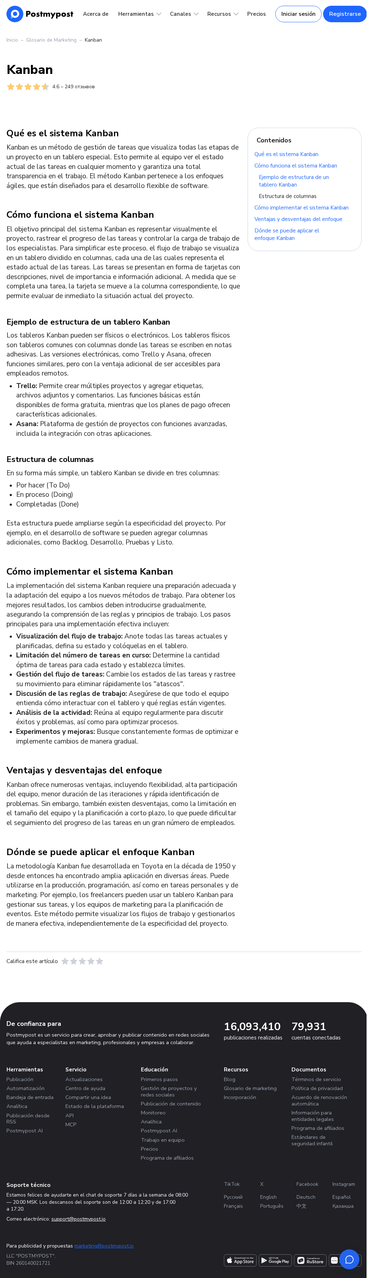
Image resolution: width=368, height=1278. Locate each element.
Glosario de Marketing (51, 40)
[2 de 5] (73, 961)
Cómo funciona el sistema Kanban (295, 165)
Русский (233, 1197)
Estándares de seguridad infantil (312, 1140)
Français (233, 1206)
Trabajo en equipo (163, 1139)
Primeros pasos (159, 1079)
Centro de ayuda (85, 1088)
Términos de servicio (316, 1079)
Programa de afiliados (167, 1157)
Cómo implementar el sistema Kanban (301, 207)
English (268, 1197)
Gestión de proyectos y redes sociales (169, 1091)
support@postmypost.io (78, 1219)
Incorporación (240, 1097)
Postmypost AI (24, 1130)
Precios (256, 14)
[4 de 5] (91, 961)
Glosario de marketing (250, 1088)
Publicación (19, 1079)
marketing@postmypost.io (104, 1245)
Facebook (307, 1184)
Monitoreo (153, 1112)
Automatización (25, 1088)
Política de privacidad (317, 1088)
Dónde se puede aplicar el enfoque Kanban (286, 234)
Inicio (12, 40)
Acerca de (96, 14)
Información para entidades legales (312, 1116)
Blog (229, 1079)
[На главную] (40, 14)
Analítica (16, 1106)
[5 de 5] (99, 961)
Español (341, 1197)
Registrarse (345, 14)
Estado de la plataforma (94, 1106)
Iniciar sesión (298, 14)
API (69, 1115)
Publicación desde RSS (28, 1119)
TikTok (232, 1184)
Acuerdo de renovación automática (319, 1100)
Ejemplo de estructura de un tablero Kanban (294, 180)
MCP (71, 1124)
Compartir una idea (88, 1097)
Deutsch (306, 1197)
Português (272, 1206)
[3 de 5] (82, 961)
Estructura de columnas (288, 195)
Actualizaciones (84, 1079)
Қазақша (343, 1206)
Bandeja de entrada (30, 1097)
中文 (301, 1206)
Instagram (343, 1184)
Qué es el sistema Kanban (286, 153)
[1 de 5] (65, 961)
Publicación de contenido (171, 1103)
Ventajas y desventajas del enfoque (298, 218)
